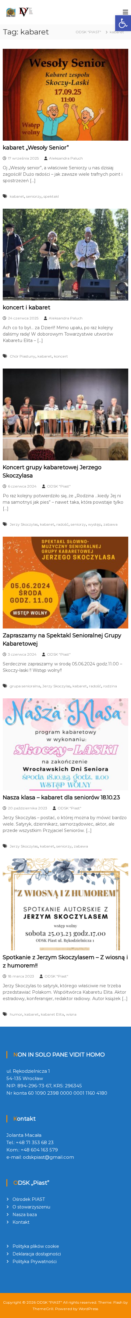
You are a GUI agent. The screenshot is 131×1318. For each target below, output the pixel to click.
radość (62, 524)
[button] (123, 23)
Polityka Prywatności (34, 1261)
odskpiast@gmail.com (48, 1157)
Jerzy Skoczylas (24, 524)
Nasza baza (24, 1214)
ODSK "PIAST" (49, 1302)
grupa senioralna (25, 686)
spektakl (51, 196)
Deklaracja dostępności (36, 1254)
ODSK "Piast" (59, 486)
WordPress (88, 1308)
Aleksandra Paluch (66, 158)
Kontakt (21, 1222)
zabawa (110, 524)
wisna (71, 1014)
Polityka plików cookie (35, 1246)
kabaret (17, 196)
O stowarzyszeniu (31, 1207)
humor (16, 1014)
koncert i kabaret (26, 307)
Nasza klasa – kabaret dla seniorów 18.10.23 (61, 797)
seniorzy (33, 196)
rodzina (110, 686)
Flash (117, 1302)
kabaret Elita (52, 1014)
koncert (61, 356)
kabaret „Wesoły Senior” (36, 147)
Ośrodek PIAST (28, 1199)
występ (94, 524)
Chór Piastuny (22, 356)
